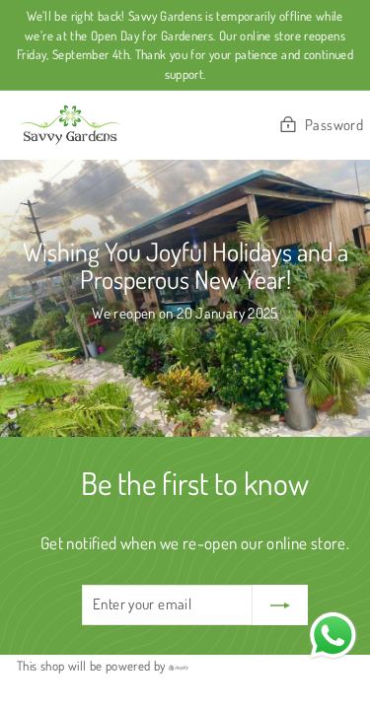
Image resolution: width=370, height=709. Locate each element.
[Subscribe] (280, 605)
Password (334, 124)
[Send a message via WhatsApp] (333, 635)
